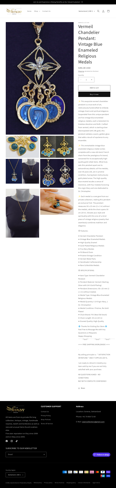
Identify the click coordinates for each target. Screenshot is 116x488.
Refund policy (38, 482)
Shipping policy (71, 482)
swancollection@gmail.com (93, 422)
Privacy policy (48, 482)
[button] (37, 11)
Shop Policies (46, 419)
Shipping (81, 71)
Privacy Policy (46, 416)
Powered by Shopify (26, 483)
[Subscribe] (43, 454)
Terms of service (59, 482)
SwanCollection (15, 483)
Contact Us (45, 412)
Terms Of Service (47, 424)
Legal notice (96, 482)
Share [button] (83, 388)
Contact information (84, 482)
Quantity (81, 75)
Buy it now (94, 94)
